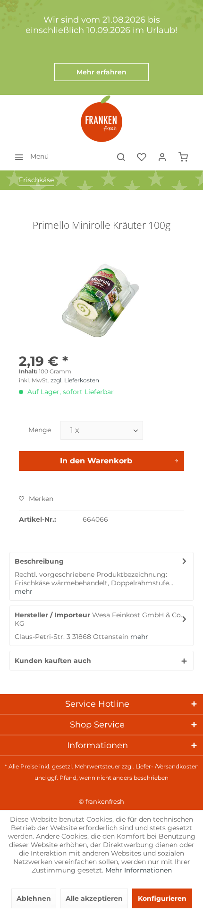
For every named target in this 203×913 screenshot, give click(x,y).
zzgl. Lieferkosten (75, 380)
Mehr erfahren (101, 72)
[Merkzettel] (141, 156)
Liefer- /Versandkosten (167, 766)
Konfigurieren (162, 898)
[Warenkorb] (183, 156)
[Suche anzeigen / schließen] (120, 156)
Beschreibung (39, 561)
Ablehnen (34, 898)
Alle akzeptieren (94, 898)
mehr (24, 591)
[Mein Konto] (162, 156)
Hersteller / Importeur (52, 615)
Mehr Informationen (138, 870)
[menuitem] (29, 156)
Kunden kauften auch (53, 660)
